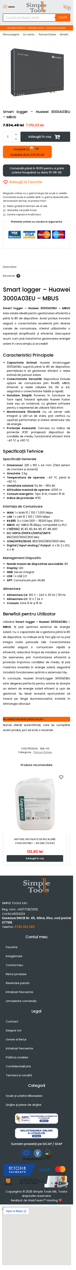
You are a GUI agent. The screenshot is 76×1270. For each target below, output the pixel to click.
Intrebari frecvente (19, 992)
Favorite (12, 947)
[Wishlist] (61, 777)
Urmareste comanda (21, 1001)
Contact (12, 1021)
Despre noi (13, 1030)
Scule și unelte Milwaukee (24, 1096)
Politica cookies (17, 1057)
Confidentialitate (18, 1066)
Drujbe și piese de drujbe (23, 1105)
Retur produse (16, 974)
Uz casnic (29, 34)
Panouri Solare (47, 34)
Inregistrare (14, 956)
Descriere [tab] (10, 267)
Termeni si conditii (19, 1075)
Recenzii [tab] (11, 276)
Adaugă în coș (39, 136)
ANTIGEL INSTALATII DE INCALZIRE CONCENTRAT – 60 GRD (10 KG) (35, 841)
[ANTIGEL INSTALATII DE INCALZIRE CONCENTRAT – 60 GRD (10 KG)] (35, 802)
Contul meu (14, 965)
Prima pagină (11, 34)
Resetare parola (17, 983)
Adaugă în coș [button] (35, 858)
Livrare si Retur (16, 1039)
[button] (65, 7)
